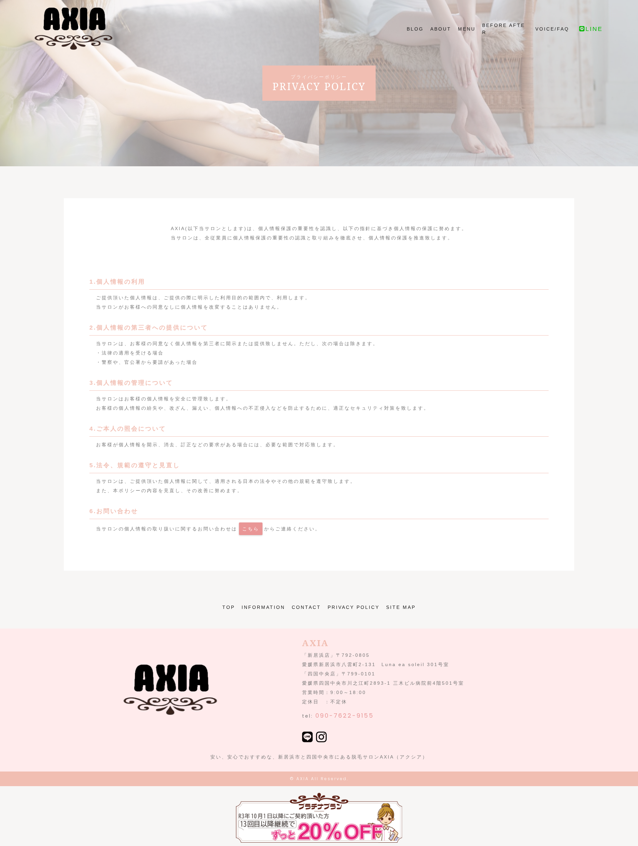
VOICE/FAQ (552, 29)
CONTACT (306, 607)
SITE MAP (401, 607)
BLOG (415, 29)
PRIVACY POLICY (353, 607)
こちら (250, 528)
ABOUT (440, 29)
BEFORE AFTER (503, 29)
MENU (467, 29)
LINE (594, 29)
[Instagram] (321, 737)
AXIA (302, 778)
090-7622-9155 (344, 715)
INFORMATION (263, 607)
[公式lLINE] (307, 737)
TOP (228, 607)
